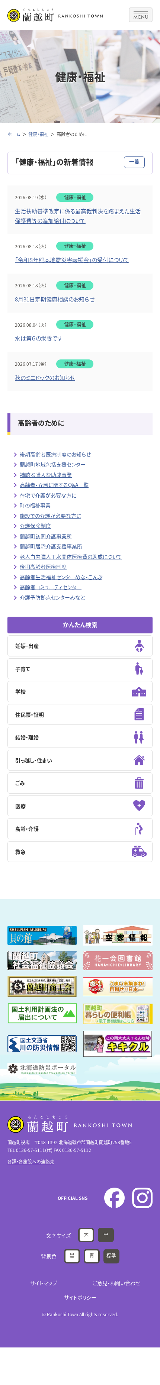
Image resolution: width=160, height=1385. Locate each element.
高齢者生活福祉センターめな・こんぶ (61, 577)
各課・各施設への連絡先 (30, 1161)
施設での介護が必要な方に (50, 515)
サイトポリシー (80, 1297)
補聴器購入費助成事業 (46, 474)
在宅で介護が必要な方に (48, 495)
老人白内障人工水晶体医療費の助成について (71, 556)
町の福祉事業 (35, 505)
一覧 (134, 161)
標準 (111, 1255)
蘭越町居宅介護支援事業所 (51, 546)
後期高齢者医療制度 (43, 566)
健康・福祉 (38, 134)
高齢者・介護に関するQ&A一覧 (54, 484)
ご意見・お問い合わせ (116, 1282)
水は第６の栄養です (39, 338)
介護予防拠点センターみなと (52, 597)
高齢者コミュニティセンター (50, 587)
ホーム (13, 134)
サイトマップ (43, 1282)
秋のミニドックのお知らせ (45, 377)
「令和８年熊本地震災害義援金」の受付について (72, 260)
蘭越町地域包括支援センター (53, 464)
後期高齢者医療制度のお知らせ (55, 454)
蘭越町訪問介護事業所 (46, 536)
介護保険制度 (35, 525)
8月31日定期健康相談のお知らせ (55, 299)
